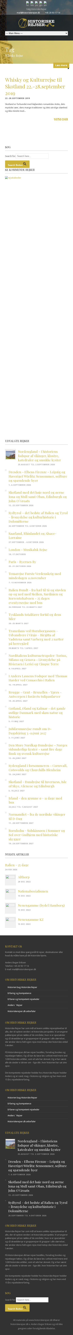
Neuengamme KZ (30, 919)
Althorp (24, 877)
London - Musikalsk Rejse (28, 549)
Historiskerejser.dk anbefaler (22, 1011)
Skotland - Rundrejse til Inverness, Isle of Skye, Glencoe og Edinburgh (38, 784)
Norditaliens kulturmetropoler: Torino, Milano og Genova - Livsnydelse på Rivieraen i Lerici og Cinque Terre (38, 659)
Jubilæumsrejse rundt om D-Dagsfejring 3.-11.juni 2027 (30, 731)
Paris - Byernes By (22, 561)
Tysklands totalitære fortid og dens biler (35, 616)
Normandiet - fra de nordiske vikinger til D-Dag (37, 816)
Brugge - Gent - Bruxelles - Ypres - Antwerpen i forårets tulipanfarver (35, 694)
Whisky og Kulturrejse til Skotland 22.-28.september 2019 (35, 86)
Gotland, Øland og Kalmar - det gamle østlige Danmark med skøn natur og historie (37, 712)
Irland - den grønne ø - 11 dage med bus (35, 800)
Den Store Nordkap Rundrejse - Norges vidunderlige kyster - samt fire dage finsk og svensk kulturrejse (38, 749)
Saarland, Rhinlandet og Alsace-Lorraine (32, 535)
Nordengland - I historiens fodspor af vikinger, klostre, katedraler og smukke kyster (39, 455)
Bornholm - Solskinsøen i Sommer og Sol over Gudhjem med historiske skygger (37, 834)
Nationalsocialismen (33, 891)
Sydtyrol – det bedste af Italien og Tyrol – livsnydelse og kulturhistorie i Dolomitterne (38, 517)
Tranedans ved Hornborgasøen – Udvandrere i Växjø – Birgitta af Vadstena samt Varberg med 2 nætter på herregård (36, 637)
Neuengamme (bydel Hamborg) (41, 905)
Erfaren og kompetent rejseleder (23, 999)
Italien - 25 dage (17, 865)
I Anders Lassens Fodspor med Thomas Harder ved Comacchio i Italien (38, 678)
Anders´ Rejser (15, 1005)
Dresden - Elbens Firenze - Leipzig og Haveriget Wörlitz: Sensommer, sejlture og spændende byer (38, 476)
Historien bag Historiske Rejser (22, 987)
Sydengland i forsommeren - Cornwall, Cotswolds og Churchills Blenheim (38, 767)
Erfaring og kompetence (19, 993)
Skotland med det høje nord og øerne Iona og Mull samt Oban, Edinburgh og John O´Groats (38, 496)
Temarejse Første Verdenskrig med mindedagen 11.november (35, 575)
